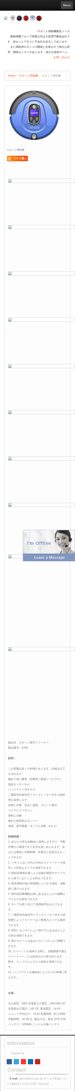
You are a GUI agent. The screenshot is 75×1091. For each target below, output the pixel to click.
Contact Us (17, 1053)
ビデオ (24, 1083)
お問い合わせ (62, 57)
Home (11, 75)
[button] (49, 545)
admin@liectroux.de (31, 1078)
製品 (14, 1083)
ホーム (48, 1078)
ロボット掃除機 (28, 75)
